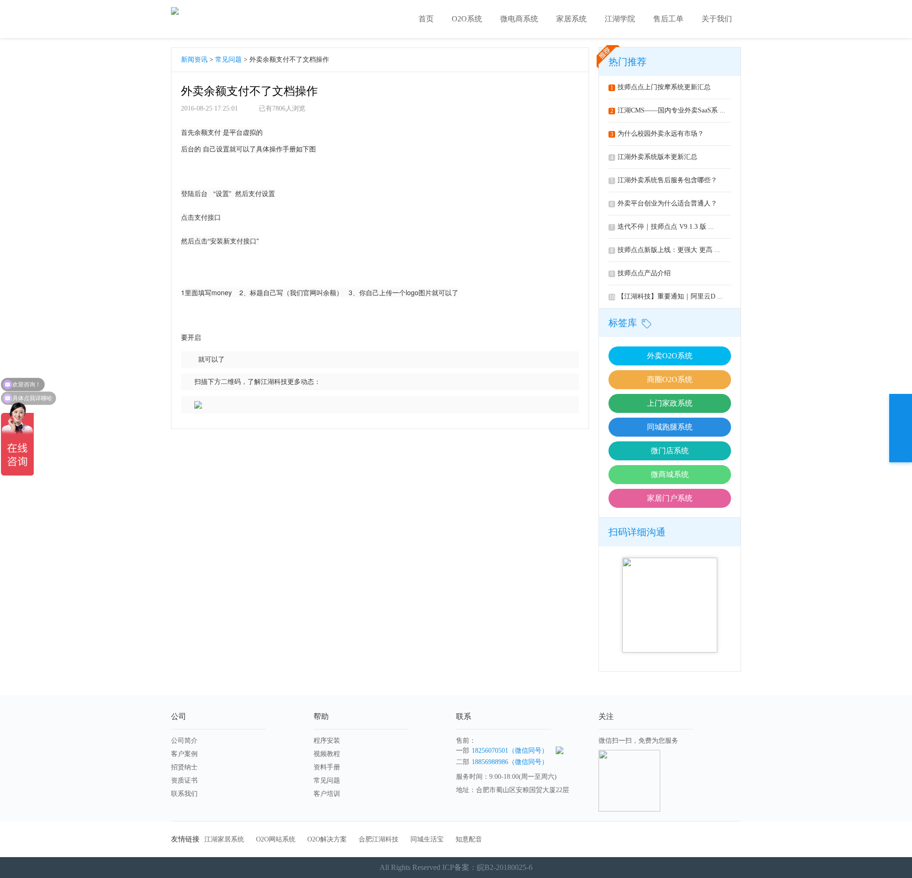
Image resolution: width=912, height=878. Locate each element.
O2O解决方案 (327, 839)
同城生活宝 (427, 839)
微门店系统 (670, 451)
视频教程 (327, 753)
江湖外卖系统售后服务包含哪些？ (663, 180)
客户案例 (184, 753)
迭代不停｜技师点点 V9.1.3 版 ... (662, 226)
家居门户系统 (670, 498)
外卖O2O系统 (670, 356)
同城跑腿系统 (670, 427)
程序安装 (327, 740)
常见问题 (228, 59)
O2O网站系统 (275, 839)
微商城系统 (670, 474)
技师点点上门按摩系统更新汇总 (660, 87)
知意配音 (469, 839)
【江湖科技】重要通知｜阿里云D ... (666, 296)
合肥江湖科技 (379, 839)
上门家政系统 (670, 403)
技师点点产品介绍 (640, 273)
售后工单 (668, 19)
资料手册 (327, 767)
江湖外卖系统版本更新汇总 (653, 156)
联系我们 (184, 793)
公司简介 (184, 740)
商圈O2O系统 (670, 379)
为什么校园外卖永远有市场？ (657, 133)
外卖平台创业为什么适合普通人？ (663, 203)
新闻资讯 (194, 59)
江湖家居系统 (224, 839)
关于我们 (717, 19)
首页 (426, 19)
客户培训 (327, 793)
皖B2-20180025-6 (504, 867)
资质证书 (184, 780)
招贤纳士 (184, 767)
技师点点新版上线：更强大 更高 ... (665, 249)
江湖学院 (620, 19)
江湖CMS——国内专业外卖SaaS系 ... (667, 110)
